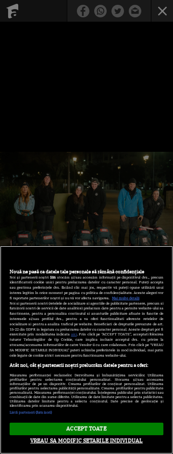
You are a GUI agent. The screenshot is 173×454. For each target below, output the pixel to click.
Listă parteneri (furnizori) (31, 412)
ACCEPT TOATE (86, 428)
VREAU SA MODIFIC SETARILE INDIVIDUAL (86, 440)
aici (74, 334)
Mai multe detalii (125, 298)
